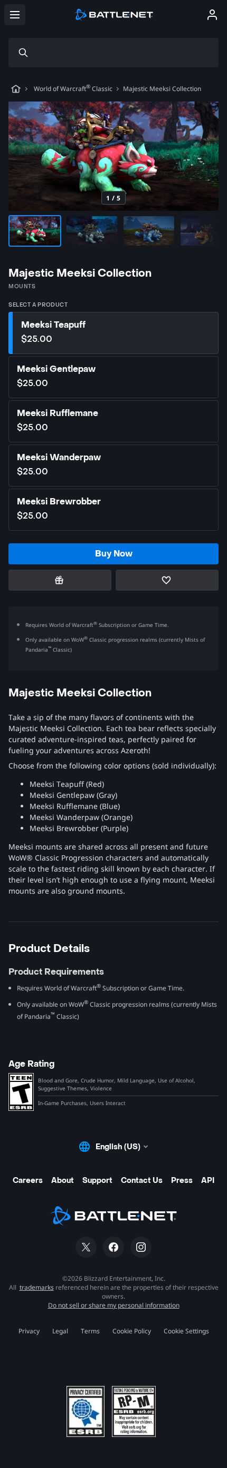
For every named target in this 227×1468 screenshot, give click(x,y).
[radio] (113, 333)
